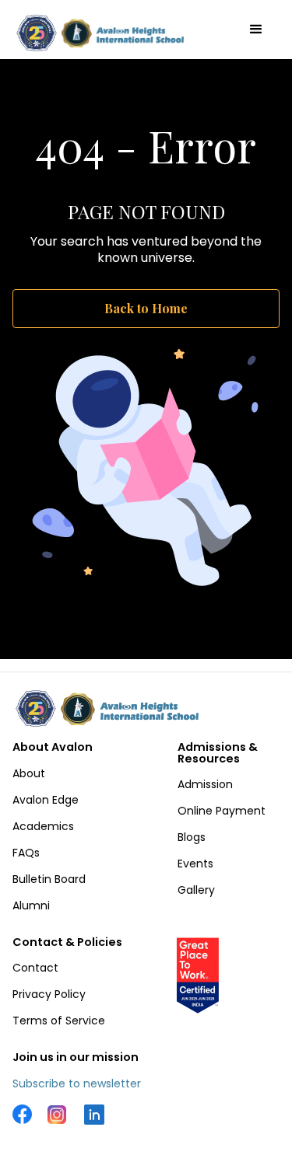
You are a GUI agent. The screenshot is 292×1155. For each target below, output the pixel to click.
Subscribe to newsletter (76, 1083)
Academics (43, 826)
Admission (205, 784)
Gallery (196, 890)
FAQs (26, 852)
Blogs (192, 837)
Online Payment (222, 810)
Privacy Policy (49, 994)
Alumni (31, 905)
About (28, 773)
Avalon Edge (45, 800)
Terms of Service (58, 1020)
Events (195, 863)
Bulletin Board (49, 879)
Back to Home (146, 308)
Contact (35, 967)
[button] (256, 29)
